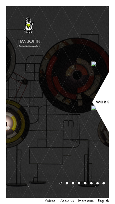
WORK (102, 102)
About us (67, 200)
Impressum (86, 200)
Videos (50, 200)
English (103, 200)
